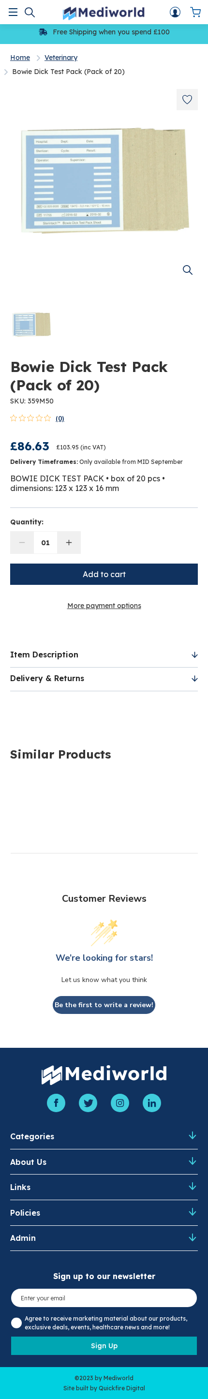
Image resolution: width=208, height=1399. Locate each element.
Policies (25, 1213)
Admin (23, 1238)
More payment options (104, 605)
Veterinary (61, 57)
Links (20, 1187)
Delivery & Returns (47, 678)
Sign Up (104, 1345)
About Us (28, 1162)
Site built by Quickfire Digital (104, 1388)
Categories (32, 1136)
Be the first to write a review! (104, 1005)
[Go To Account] (175, 12)
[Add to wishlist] (187, 99)
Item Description (44, 654)
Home (20, 57)
